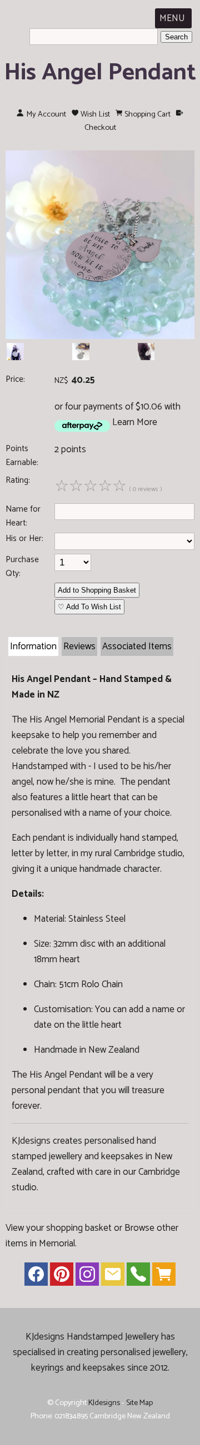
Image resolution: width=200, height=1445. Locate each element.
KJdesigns (104, 1402)
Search (176, 37)
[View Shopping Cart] (164, 1277)
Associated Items (137, 646)
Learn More (134, 422)
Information (33, 646)
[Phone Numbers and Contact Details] (138, 1277)
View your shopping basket (59, 1228)
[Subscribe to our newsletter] (112, 1277)
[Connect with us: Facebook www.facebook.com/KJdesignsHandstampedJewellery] (36, 1277)
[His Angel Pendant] (100, 336)
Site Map (139, 1402)
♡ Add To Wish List (89, 607)
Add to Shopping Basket (97, 590)
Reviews (79, 646)
